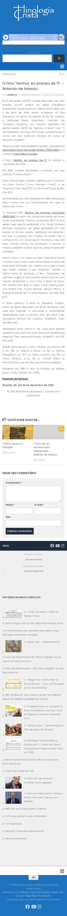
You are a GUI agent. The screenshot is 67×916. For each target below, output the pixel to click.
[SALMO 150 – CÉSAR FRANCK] (12, 647)
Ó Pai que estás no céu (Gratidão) (26, 816)
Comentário (14, 482)
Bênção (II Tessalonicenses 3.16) (24, 831)
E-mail (39, 504)
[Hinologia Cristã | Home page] (33, 13)
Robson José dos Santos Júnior (39, 892)
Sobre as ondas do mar (19, 771)
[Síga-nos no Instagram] (63, 546)
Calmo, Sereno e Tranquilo (12, 445)
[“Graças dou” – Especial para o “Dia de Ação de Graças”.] (12, 730)
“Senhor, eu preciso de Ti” (30, 160)
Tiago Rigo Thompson (38, 895)
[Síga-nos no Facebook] (52, 546)
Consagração (13, 823)
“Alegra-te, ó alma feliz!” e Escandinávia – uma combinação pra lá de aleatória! (44, 683)
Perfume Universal (16, 838)
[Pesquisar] (59, 58)
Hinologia (9, 74)
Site (8, 517)
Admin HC (12, 94)
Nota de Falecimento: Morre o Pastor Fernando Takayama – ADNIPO (43, 797)
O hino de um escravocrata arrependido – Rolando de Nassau (45, 449)
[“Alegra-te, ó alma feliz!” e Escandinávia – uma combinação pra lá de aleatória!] (12, 684)
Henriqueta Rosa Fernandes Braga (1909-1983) (30, 150)
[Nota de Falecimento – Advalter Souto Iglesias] (12, 783)
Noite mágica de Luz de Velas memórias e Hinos (34, 623)
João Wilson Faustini (25, 154)
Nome (10, 504)
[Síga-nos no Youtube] (57, 546)
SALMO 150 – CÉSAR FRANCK (43, 642)
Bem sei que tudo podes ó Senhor (26, 808)
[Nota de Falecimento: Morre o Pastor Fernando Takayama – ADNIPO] (12, 798)
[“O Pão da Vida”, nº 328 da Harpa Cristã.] (12, 615)
